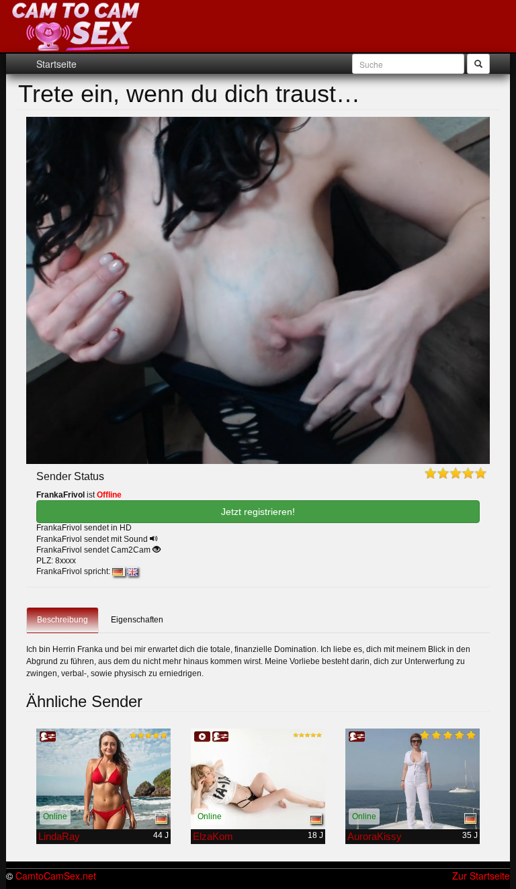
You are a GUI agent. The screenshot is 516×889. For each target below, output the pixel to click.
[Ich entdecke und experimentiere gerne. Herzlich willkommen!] (412, 779)
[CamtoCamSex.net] (76, 27)
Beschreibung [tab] (62, 619)
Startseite (56, 64)
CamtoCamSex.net (55, 875)
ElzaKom (213, 836)
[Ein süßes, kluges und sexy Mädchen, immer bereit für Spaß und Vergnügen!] (103, 779)
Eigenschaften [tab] (137, 619)
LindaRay (59, 836)
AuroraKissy (374, 836)
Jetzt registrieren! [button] (258, 511)
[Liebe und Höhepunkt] (258, 779)
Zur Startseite (481, 875)
